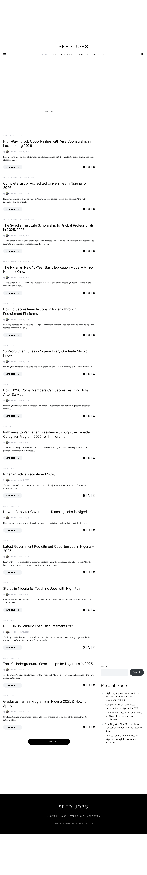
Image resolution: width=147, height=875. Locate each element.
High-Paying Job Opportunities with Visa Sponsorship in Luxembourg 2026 (122, 696)
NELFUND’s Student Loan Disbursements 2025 (39, 626)
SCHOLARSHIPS (67, 54)
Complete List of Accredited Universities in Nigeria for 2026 (122, 706)
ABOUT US (84, 54)
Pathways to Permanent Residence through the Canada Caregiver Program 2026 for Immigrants (46, 434)
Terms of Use (77, 816)
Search (104, 666)
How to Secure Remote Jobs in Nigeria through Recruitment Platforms (121, 739)
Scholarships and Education (18, 178)
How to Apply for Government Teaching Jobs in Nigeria (46, 512)
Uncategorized (11, 304)
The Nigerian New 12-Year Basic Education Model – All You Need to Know (123, 727)
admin (12, 152)
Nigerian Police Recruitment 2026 (29, 474)
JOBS (54, 54)
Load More (47, 742)
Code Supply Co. (85, 823)
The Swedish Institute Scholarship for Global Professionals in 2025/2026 (123, 716)
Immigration (9, 136)
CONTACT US (98, 54)
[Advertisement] (73, 20)
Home (45, 54)
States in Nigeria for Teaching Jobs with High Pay (41, 588)
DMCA (63, 816)
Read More (11, 167)
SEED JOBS (73, 46)
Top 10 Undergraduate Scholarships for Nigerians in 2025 (48, 664)
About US (52, 816)
